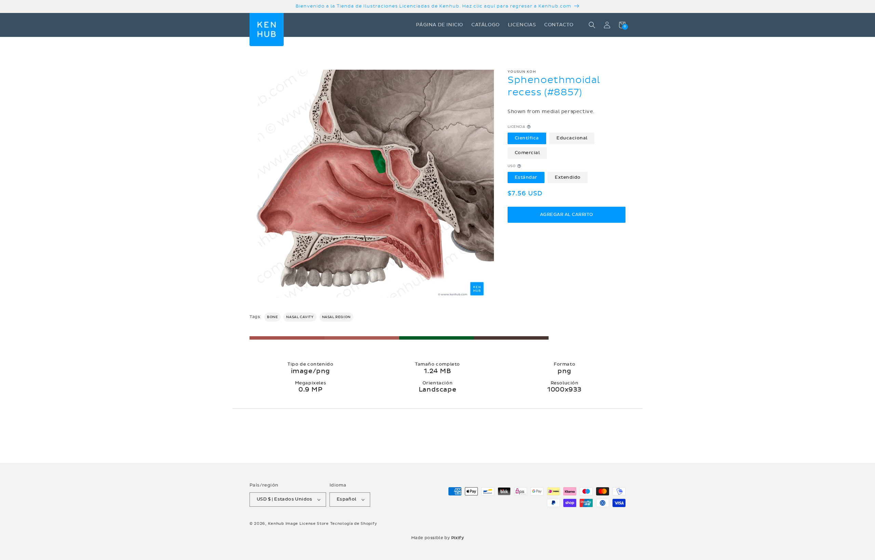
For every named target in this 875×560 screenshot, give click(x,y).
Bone (272, 317)
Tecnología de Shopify (353, 523)
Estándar (526, 177)
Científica (527, 138)
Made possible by (437, 537)
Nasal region (336, 317)
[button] (592, 24)
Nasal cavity (299, 317)
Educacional (572, 138)
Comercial (527, 152)
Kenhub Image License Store (298, 523)
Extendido (568, 177)
